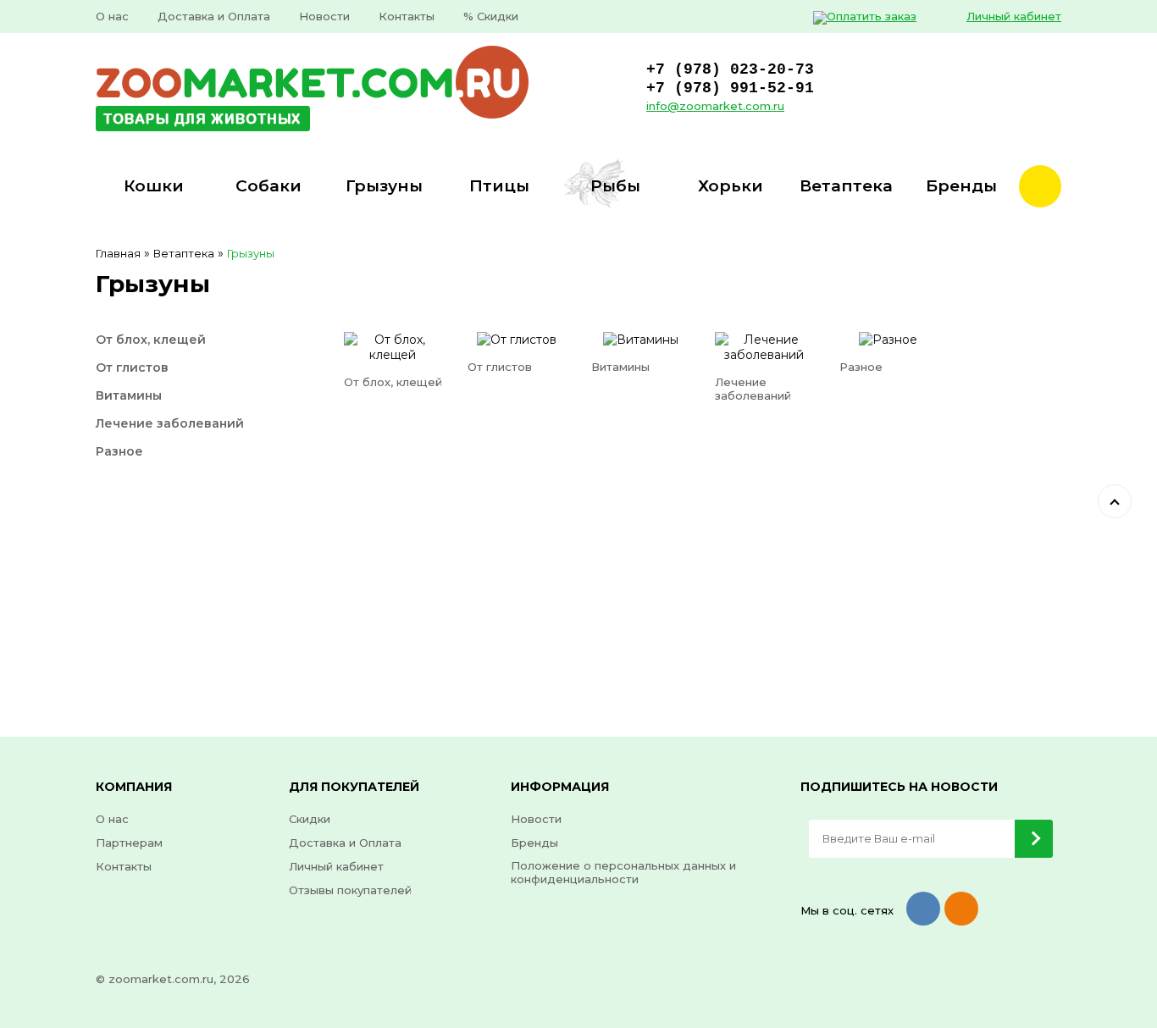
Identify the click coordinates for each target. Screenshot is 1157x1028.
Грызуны (250, 253)
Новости (324, 16)
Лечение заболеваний (170, 423)
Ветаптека (183, 253)
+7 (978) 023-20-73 (730, 69)
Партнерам (129, 842)
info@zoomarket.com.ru (715, 106)
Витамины (129, 395)
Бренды (534, 842)
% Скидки (490, 16)
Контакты (407, 16)
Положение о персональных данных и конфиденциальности (623, 872)
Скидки (309, 819)
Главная (118, 253)
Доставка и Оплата (214, 16)
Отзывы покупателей (350, 890)
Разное (119, 451)
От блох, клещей (151, 339)
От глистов (132, 367)
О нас (112, 16)
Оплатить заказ (871, 16)
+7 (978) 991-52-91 (730, 88)
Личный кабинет (1013, 16)
